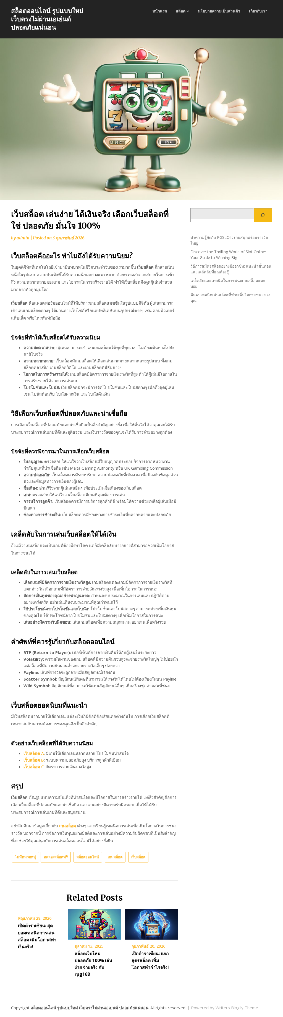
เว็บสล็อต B (33, 760)
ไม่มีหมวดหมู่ (25, 856)
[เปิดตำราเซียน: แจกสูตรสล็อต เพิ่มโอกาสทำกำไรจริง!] (151, 922)
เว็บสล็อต (138, 856)
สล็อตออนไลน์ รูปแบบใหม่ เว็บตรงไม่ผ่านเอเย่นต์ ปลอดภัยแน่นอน (47, 19)
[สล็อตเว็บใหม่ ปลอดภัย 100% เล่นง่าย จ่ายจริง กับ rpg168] (94, 922)
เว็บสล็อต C (33, 766)
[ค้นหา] (263, 215)
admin (23, 237)
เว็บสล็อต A (33, 753)
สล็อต (180, 11)
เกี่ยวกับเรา (258, 11)
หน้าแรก (160, 11)
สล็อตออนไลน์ (88, 856)
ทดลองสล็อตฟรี (56, 856)
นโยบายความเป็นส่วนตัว (219, 11)
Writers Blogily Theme (237, 1007)
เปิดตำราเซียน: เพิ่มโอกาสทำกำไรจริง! (150, 960)
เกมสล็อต (67, 825)
